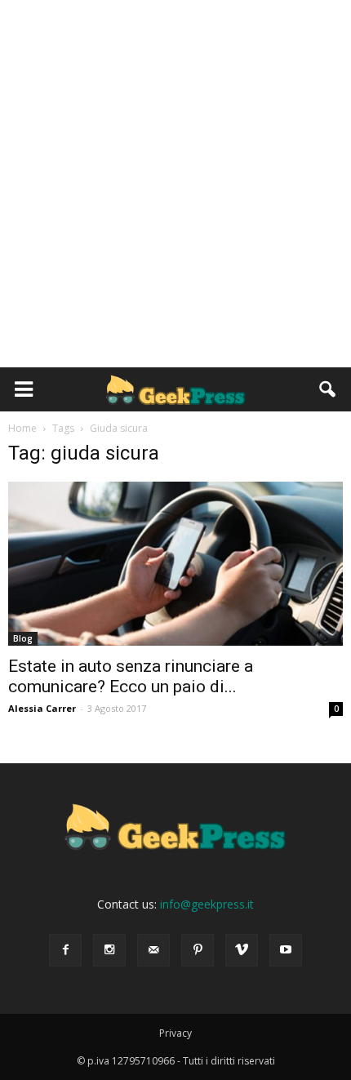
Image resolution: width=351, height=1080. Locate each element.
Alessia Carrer (42, 708)
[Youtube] (285, 950)
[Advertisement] (175, 183)
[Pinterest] (197, 950)
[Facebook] (65, 950)
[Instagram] (109, 950)
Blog (23, 638)
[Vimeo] (241, 950)
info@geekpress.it (207, 904)
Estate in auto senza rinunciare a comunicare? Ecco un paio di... (130, 676)
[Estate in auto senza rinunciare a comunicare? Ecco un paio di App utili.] (175, 564)
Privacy (175, 1033)
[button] (328, 389)
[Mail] (153, 950)
